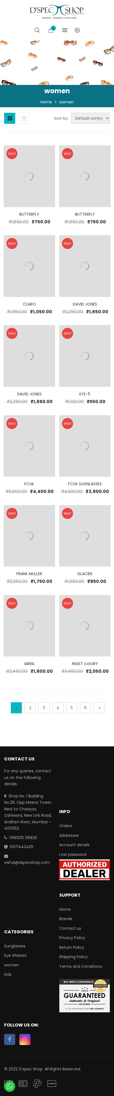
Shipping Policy (73, 957)
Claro (29, 304)
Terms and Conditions (80, 966)
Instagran (24, 1039)
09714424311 (21, 847)
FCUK (29, 484)
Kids (8, 974)
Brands (65, 918)
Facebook (9, 1039)
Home (46, 102)
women (11, 965)
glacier (84, 574)
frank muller (29, 574)
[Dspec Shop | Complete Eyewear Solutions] (57, 11)
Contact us (70, 928)
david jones (85, 304)
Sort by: (61, 118)
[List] (23, 118)
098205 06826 (23, 837)
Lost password (72, 854)
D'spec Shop (31, 1069)
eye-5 (84, 394)
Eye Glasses (15, 955)
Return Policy (71, 947)
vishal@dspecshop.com (27, 862)
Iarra (29, 663)
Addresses (69, 835)
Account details (74, 845)
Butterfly (29, 214)
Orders (65, 826)
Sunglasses (14, 946)
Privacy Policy (72, 937)
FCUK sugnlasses (85, 484)
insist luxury (85, 663)
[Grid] (9, 118)
